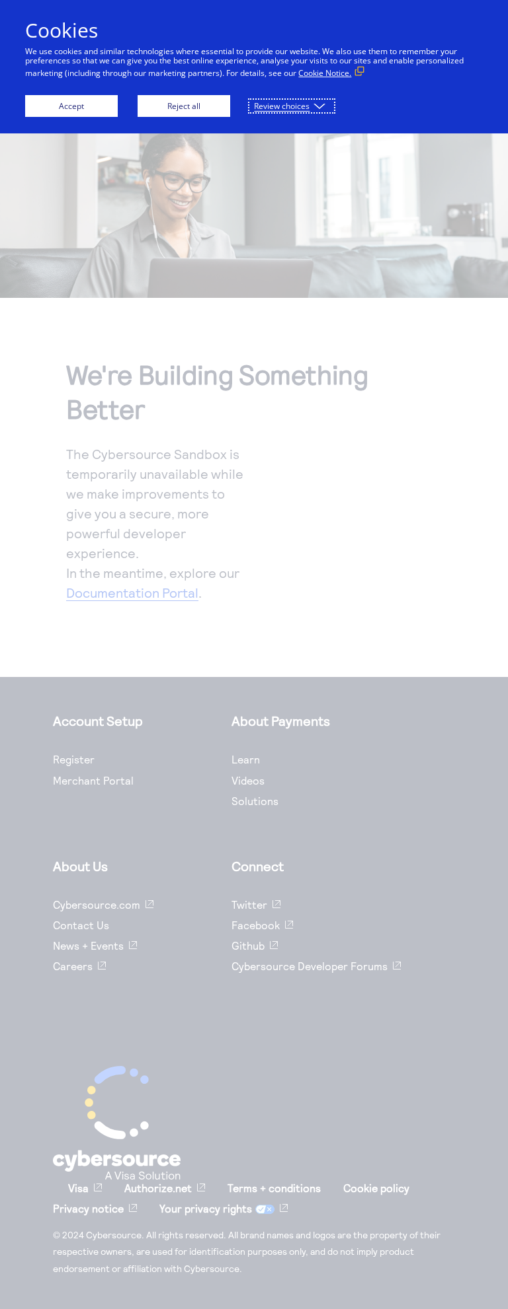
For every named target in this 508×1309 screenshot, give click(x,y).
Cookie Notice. (324, 73)
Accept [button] (71, 106)
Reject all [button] (183, 106)
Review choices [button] (282, 106)
